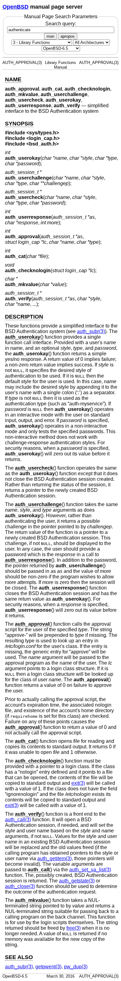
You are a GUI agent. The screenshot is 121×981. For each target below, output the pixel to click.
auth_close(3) (20, 886)
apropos (67, 36)
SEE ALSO (19, 957)
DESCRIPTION (24, 317)
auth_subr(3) (91, 331)
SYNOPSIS (19, 124)
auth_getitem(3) (54, 858)
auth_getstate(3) (77, 880)
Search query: (60, 23)
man (50, 36)
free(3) (73, 928)
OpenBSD (15, 7)
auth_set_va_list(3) (90, 869)
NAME (13, 79)
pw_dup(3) (75, 966)
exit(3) (78, 783)
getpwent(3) (48, 966)
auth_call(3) (18, 819)
